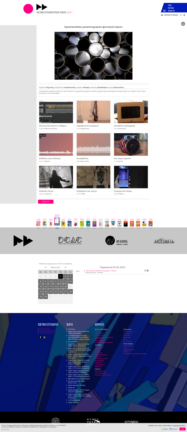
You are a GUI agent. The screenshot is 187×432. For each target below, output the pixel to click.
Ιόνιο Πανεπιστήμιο (44, 329)
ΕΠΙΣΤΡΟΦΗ (46, 201)
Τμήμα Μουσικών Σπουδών (46, 332)
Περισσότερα (5, 429)
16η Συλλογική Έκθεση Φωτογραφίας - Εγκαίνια (101, 271)
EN (180, 15)
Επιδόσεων (174, 429)
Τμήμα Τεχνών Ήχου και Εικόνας (48, 331)
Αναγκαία (165, 429)
